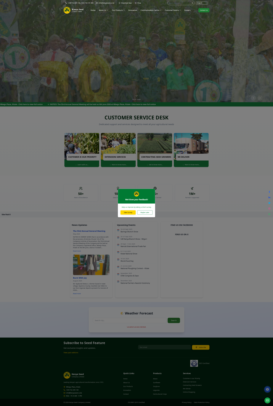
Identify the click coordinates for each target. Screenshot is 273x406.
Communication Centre (150, 10)
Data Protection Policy (201, 402)
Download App (126, 3)
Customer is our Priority (191, 378)
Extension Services (189, 382)
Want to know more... (118, 165)
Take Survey (128, 212)
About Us (102, 10)
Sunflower (156, 383)
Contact (126, 394)
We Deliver (187, 389)
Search (174, 320)
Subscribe (202, 347)
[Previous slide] (253, 97)
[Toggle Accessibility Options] (267, 389)
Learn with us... (82, 165)
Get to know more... (155, 165)
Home (93, 10)
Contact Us (204, 10)
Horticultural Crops (160, 394)
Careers (187, 10)
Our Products (117, 10)
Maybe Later (144, 212)
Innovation (132, 10)
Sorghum (156, 386)
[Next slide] (260, 97)
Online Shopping (189, 392)
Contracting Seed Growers (192, 385)
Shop (139, 3)
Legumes (156, 390)
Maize (155, 379)
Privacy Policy (186, 402)
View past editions (71, 352)
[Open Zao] (267, 400)
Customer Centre (172, 10)
